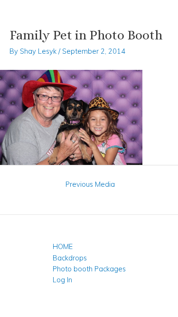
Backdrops (70, 257)
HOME (63, 246)
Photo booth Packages (89, 268)
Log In (62, 279)
